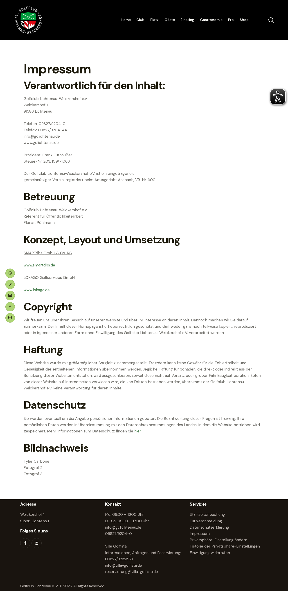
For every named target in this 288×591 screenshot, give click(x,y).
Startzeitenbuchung (207, 514)
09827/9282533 (119, 559)
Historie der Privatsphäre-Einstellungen (225, 546)
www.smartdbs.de (39, 265)
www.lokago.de (37, 289)
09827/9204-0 (118, 533)
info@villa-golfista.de (123, 565)
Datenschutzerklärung (209, 527)
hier (137, 431)
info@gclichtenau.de (123, 527)
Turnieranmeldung (206, 520)
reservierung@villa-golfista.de (131, 571)
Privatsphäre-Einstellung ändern (218, 539)
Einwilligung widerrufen (210, 552)
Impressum (200, 533)
